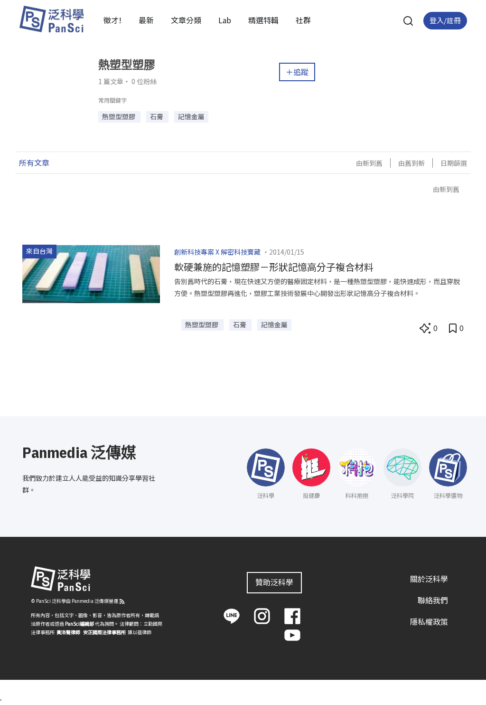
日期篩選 (453, 163)
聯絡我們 (433, 600)
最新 (146, 20)
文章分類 (186, 20)
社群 (303, 20)
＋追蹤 (297, 71)
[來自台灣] (91, 272)
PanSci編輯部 (79, 623)
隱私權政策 (429, 621)
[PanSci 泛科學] (51, 19)
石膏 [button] (157, 116)
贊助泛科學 (274, 582)
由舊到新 (411, 163)
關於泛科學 (429, 578)
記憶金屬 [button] (191, 116)
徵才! (112, 20)
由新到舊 (369, 163)
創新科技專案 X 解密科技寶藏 (217, 252)
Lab (224, 20)
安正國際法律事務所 (104, 632)
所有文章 (34, 162)
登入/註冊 (445, 20)
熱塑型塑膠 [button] (119, 116)
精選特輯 (263, 20)
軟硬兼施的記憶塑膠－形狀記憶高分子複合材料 (274, 267)
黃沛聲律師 (68, 632)
